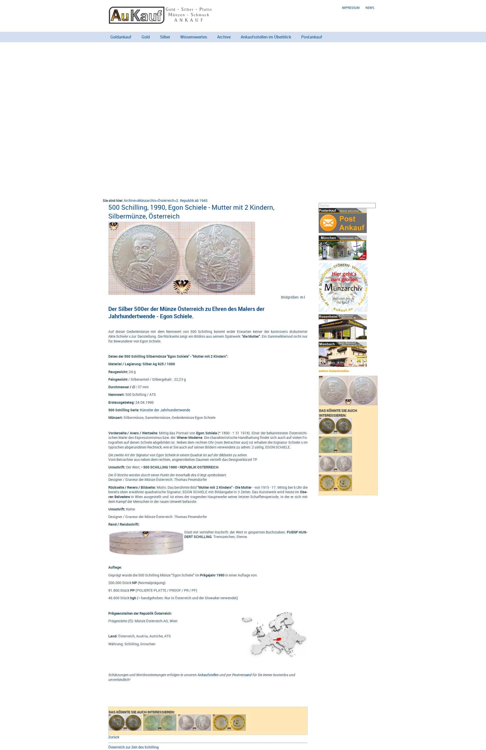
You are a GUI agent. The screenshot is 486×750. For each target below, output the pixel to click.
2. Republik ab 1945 (192, 200)
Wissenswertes (193, 37)
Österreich (166, 200)
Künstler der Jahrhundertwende (165, 410)
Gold (145, 37)
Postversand (242, 674)
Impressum (351, 8)
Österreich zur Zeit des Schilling (133, 747)
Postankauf (311, 37)
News (370, 8)
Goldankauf (120, 37)
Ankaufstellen (208, 674)
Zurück (113, 737)
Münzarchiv (146, 200)
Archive (224, 37)
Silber (165, 37)
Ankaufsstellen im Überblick (266, 37)
